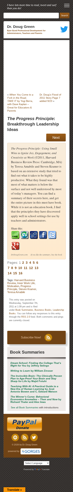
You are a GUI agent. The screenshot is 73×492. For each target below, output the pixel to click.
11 (25, 268)
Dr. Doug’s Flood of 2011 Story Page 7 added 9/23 (50, 97)
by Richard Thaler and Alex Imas (35, 399)
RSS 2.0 (25, 316)
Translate (45, 469)
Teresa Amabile (16, 292)
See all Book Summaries (24, 407)
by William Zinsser (31, 370)
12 (31, 268)
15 (15, 273)
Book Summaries (24, 310)
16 (21, 273)
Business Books (43, 310)
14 (10, 273)
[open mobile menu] (66, 5)
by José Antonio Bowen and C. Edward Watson (34, 389)
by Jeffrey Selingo (35, 364)
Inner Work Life (26, 283)
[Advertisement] (36, 66)
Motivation (13, 286)
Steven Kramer (27, 289)
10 (20, 268)
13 (36, 268)
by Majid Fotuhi (36, 379)
